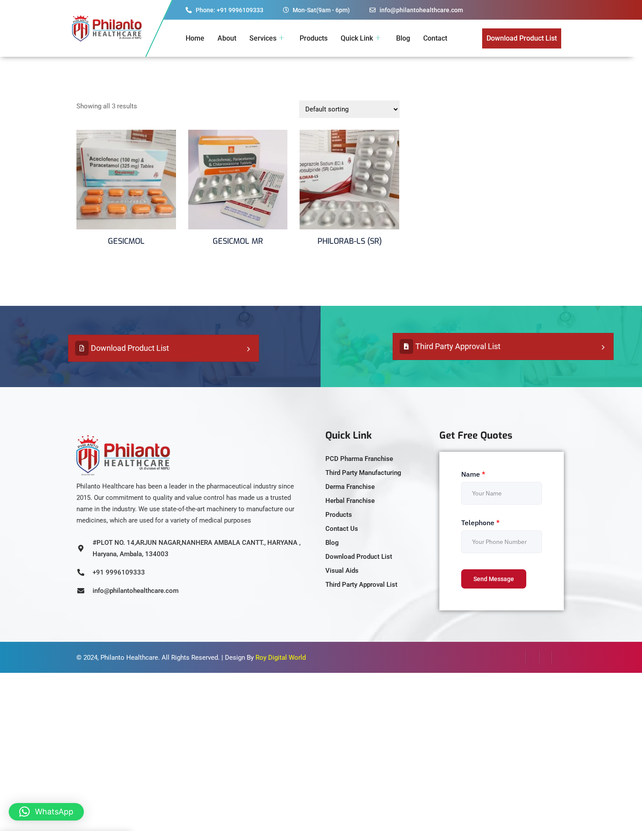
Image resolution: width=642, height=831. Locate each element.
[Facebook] (519, 657)
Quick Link (357, 38)
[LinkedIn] (545, 657)
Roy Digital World (280, 657)
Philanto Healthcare (129, 657)
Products (314, 38)
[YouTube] (558, 657)
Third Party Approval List (457, 346)
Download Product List (130, 348)
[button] (46, 812)
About (226, 38)
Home (195, 38)
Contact (435, 38)
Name (473, 474)
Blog (403, 38)
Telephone (480, 522)
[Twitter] (532, 657)
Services (262, 38)
